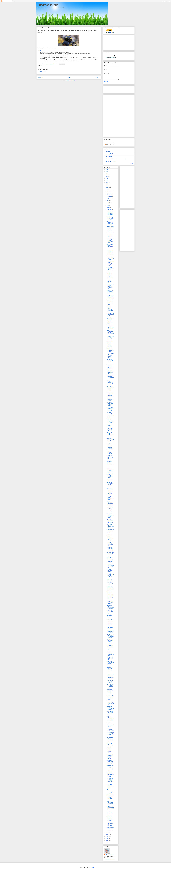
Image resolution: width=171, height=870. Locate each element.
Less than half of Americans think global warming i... (110, 234)
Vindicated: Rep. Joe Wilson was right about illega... (110, 509)
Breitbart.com (109, 156)
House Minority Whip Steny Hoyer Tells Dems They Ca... (110, 302)
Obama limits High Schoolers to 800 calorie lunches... (110, 602)
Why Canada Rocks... (109, 592)
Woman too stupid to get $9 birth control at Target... (110, 818)
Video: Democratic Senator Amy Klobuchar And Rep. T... (110, 382)
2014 (107, 189)
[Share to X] (62, 64)
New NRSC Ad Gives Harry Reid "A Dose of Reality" (110, 223)
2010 (107, 838)
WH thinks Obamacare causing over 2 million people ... (110, 719)
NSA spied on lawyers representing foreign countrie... (110, 491)
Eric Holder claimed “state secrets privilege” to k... (110, 575)
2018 (107, 182)
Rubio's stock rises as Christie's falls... (109, 750)
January (109, 830)
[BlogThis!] (60, 64)
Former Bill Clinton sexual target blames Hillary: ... (110, 440)
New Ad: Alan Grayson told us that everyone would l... (110, 692)
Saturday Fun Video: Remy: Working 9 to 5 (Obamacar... (110, 349)
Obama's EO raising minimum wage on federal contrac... (110, 434)
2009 (107, 840)
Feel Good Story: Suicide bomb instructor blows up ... (110, 621)
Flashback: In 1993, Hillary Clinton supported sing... (110, 641)
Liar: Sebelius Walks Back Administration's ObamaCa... (110, 252)
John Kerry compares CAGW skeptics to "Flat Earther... (110, 446)
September (109, 196)
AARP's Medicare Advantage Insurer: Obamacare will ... (110, 321)
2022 (107, 176)
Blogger (92, 867)
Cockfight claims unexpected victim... (110, 583)
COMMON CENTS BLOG (111, 161)
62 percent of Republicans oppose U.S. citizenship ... (110, 762)
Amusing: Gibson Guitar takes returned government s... (110, 797)
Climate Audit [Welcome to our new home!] (115, 159)
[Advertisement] (111, 42)
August (108, 198)
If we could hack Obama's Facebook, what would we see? (110, 653)
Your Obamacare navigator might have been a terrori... (110, 263)
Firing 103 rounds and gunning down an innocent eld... (110, 565)
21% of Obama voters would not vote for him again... (110, 429)
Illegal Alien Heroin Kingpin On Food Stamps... (110, 813)
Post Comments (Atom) (71, 80)
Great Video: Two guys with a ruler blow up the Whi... (110, 686)
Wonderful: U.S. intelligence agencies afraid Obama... (110, 756)
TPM (40, 50)
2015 (107, 187)
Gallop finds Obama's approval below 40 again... (110, 526)
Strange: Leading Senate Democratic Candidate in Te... (110, 286)
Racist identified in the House (110, 580)
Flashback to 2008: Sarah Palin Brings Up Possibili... (110, 212)
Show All (132, 163)
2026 (107, 169)
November (109, 193)
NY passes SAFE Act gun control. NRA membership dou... (110, 768)
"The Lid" (108, 151)
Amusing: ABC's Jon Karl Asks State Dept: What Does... (110, 681)
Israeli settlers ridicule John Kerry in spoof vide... (110, 724)
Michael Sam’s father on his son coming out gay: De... (110, 559)
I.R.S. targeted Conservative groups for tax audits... (110, 588)
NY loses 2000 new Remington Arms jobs (110, 452)
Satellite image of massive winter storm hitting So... (110, 596)
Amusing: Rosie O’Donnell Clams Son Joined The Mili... (110, 670)
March (108, 207)
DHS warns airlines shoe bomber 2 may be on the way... (110, 415)
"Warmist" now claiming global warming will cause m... (110, 388)
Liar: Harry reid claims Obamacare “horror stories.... (110, 246)
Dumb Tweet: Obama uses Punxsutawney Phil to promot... (110, 774)
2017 (107, 184)
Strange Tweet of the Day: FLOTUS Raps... (110, 280)
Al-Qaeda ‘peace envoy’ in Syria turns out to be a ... (110, 734)
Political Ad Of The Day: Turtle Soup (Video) (110, 476)
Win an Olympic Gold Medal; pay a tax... (110, 658)
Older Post (97, 77)
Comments (108, 144)
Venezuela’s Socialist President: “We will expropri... (110, 708)
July (108, 200)
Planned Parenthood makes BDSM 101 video (110, 218)
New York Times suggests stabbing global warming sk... (110, 326)
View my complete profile (109, 859)
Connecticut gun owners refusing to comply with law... (110, 543)
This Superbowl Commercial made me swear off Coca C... (110, 780)
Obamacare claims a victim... (109, 616)
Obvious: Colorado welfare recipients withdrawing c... (110, 309)
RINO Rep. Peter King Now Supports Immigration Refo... (110, 240)
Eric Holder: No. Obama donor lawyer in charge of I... (110, 824)
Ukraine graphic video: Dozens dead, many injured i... (110, 371)
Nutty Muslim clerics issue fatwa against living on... (110, 404)
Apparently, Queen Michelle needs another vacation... (110, 515)
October (109, 194)
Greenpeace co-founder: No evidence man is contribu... (110, 257)
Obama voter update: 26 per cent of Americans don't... (110, 484)
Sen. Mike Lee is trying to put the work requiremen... (110, 554)
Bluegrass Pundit (47, 4)
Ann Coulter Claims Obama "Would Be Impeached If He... (110, 470)
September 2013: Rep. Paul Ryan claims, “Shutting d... (110, 338)
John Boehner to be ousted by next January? (110, 296)
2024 (107, 173)
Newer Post (40, 77)
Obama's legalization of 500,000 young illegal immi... (110, 636)
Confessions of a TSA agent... (110, 828)
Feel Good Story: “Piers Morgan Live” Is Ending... (110, 315)
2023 (107, 174)
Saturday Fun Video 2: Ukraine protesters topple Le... (109, 344)
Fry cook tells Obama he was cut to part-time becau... (110, 745)
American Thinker (110, 153)
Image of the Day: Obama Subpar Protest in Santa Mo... (110, 420)
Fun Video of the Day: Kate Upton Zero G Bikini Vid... (110, 398)
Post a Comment (42, 71)
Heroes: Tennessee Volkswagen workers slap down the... (110, 503)
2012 (107, 834)
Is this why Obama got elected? (109, 570)
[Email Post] (57, 63)
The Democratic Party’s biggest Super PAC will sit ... (110, 702)
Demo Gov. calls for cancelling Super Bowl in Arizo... (110, 292)
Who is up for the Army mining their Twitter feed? (110, 531)
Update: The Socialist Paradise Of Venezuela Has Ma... (110, 464)
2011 (107, 836)
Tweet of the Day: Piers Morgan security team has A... (110, 697)
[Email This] (59, 64)
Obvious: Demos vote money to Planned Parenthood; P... (110, 229)
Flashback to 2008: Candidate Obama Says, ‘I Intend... (110, 537)
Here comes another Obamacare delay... (110, 626)
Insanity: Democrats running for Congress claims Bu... (110, 275)
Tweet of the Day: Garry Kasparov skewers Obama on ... (110, 355)
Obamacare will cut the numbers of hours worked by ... (110, 739)
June (108, 202)
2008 (107, 842)
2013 (107, 832)
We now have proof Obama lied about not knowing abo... (110, 549)
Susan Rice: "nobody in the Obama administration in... (110, 332)
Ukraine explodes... (109, 425)
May (108, 203)
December (109, 191)
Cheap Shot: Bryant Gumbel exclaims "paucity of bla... (110, 663)
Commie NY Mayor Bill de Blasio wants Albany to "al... (110, 612)
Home (69, 77)
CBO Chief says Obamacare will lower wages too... (110, 713)
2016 (107, 185)
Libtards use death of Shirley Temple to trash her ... (110, 607)
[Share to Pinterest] (64, 64)
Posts (107, 142)
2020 (107, 178)
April (108, 205)
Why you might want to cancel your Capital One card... (110, 409)
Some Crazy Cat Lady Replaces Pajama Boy (110, 631)
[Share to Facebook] (63, 64)
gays (41, 65)
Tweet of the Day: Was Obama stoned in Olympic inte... (110, 675)
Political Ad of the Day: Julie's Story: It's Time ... (110, 377)
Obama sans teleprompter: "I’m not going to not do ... (110, 791)
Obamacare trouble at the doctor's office (110, 729)
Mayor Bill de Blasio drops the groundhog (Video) (110, 786)
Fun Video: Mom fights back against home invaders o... (110, 366)
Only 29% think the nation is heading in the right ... (110, 647)
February (109, 209)
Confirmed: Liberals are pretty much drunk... (110, 803)
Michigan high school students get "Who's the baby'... (110, 457)
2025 (107, 171)
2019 (107, 180)
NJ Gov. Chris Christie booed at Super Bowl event (110, 808)
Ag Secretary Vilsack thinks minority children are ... (110, 361)
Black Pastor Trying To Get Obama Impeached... (110, 269)
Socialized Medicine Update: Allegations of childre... (110, 497)
